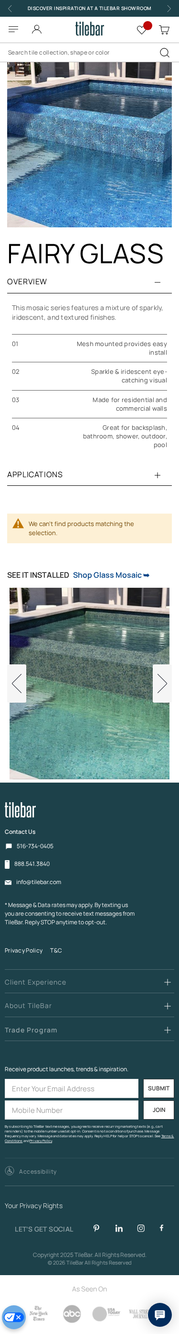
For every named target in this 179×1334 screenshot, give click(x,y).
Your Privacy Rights (34, 1206)
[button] (31, 1172)
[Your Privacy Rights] (14, 1317)
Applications (35, 474)
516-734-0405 (35, 846)
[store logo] (89, 29)
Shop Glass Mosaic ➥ (111, 575)
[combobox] (89, 52)
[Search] (164, 52)
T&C (56, 950)
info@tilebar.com (38, 882)
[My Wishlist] (142, 28)
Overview (27, 281)
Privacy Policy (23, 950)
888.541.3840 (32, 864)
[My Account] (37, 26)
